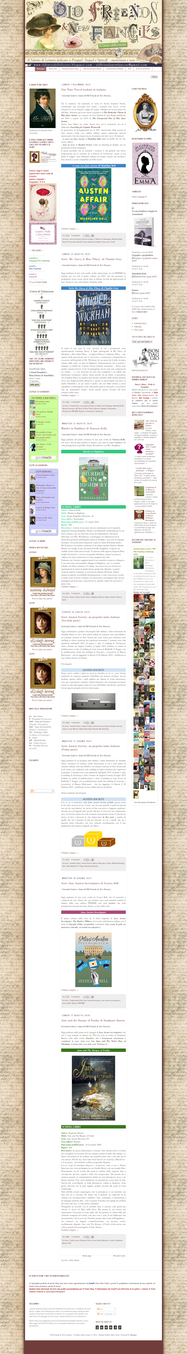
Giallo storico (85, 597)
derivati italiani (75, 239)
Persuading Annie (43, 401)
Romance (95, 866)
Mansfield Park (118, 406)
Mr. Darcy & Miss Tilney (84, 408)
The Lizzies (138, 329)
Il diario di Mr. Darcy (44, 517)
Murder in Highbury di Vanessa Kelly (84, 428)
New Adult (66, 866)
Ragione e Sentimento (86, 411)
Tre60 (113, 242)
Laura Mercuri (73, 729)
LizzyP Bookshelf (44, 471)
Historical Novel (86, 1240)
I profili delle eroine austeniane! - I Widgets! (145, 469)
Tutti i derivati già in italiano (92, 69)
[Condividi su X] (90, 235)
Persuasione (72, 242)
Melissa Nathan (42, 404)
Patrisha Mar (96, 729)
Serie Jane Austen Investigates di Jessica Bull (89, 883)
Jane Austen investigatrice (111, 1000)
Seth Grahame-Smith (43, 502)
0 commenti (75, 235)
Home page (40, 69)
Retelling (105, 729)
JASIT (129, 69)
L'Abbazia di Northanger (102, 239)
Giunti (109, 863)
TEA (69, 1243)
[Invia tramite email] (85, 235)
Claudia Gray (74, 406)
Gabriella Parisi (140, 323)
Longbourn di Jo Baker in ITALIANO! (151, 489)
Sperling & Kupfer (94, 242)
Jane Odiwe (41, 493)
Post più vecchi (119, 1255)
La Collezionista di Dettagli (114, 69)
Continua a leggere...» (69, 228)
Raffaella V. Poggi (77, 866)
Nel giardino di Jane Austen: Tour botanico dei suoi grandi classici (46, 435)
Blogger (133, 1335)
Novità (64, 242)
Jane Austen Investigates (92, 1000)
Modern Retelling (85, 729)
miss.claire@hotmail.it (55, 1291)
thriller (112, 597)
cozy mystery (84, 406)
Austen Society (98, 726)
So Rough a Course (43, 422)
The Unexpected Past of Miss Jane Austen (93, 120)
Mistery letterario (68, 408)
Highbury (94, 597)
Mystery (97, 408)
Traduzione (99, 411)
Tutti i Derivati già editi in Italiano (151, 423)
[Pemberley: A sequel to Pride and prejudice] (142, 788)
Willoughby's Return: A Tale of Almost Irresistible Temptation (46, 488)
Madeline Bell (117, 239)
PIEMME (74, 411)
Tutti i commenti (106, 1314)
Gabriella (137, 326)
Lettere (112, 1240)
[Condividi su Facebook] (92, 235)
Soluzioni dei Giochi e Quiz (70, 69)
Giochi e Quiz (53, 69)
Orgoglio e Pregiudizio (108, 408)
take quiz (34, 384)
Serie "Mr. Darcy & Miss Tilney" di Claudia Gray (91, 259)
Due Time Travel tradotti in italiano (83, 89)
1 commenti (75, 1237)
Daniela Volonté (110, 726)
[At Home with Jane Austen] (136, 788)
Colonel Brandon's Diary (45, 475)
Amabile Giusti (75, 726)
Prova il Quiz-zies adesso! (42, 598)
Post (101, 1309)
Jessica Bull (66, 1003)
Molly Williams (42, 440)
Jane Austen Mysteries (101, 1240)
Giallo (77, 597)
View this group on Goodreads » (145, 802)
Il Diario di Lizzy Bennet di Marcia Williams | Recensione (151, 515)
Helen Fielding (42, 417)
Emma (92, 406)
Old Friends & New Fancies (43, 398)
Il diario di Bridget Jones (45, 507)
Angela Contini (87, 726)
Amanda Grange (42, 477)
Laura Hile (40, 424)
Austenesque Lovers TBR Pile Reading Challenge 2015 (144, 551)
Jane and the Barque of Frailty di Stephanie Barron (93, 1020)
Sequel (107, 597)
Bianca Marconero (99, 863)
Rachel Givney (82, 242)
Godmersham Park (76, 1000)
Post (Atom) (74, 1260)
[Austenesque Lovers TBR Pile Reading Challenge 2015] (139, 563)
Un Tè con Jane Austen (143, 69)
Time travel (106, 242)
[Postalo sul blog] (87, 235)
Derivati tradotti (87, 239)
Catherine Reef (42, 449)
